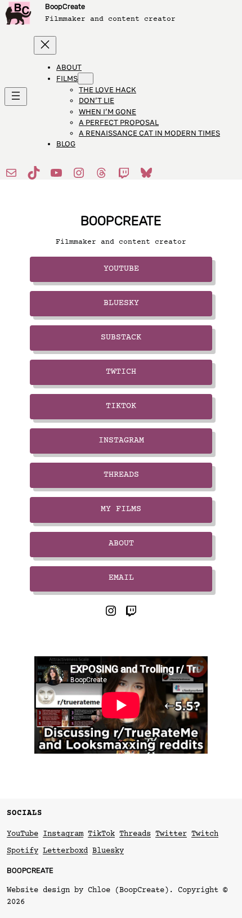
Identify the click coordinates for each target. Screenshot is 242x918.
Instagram (121, 440)
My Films (121, 509)
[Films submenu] (85, 78)
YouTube (22, 834)
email (121, 578)
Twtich (121, 372)
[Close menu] (45, 45)
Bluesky (121, 303)
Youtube (121, 269)
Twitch (204, 834)
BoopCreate (65, 6)
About (121, 543)
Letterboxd (65, 851)
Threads (121, 475)
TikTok (121, 406)
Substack (121, 337)
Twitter (171, 834)
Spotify (22, 851)
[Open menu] (16, 96)
